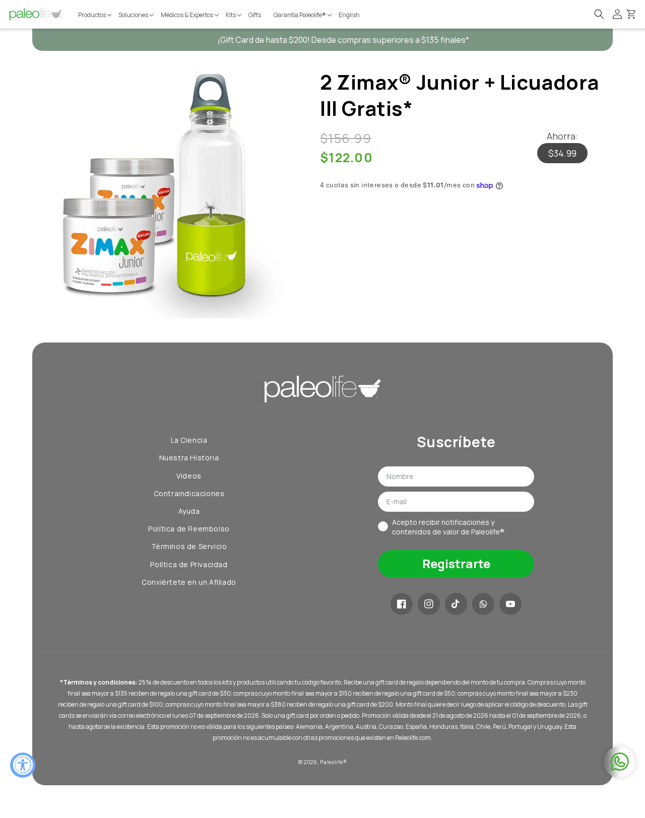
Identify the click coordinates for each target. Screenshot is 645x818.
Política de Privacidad (188, 564)
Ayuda (189, 511)
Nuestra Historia (189, 457)
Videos (189, 476)
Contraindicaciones (189, 493)
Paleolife (331, 762)
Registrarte (456, 563)
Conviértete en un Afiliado (189, 582)
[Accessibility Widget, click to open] (22, 765)
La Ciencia (189, 440)
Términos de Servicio (189, 546)
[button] (96, 15)
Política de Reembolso (189, 528)
